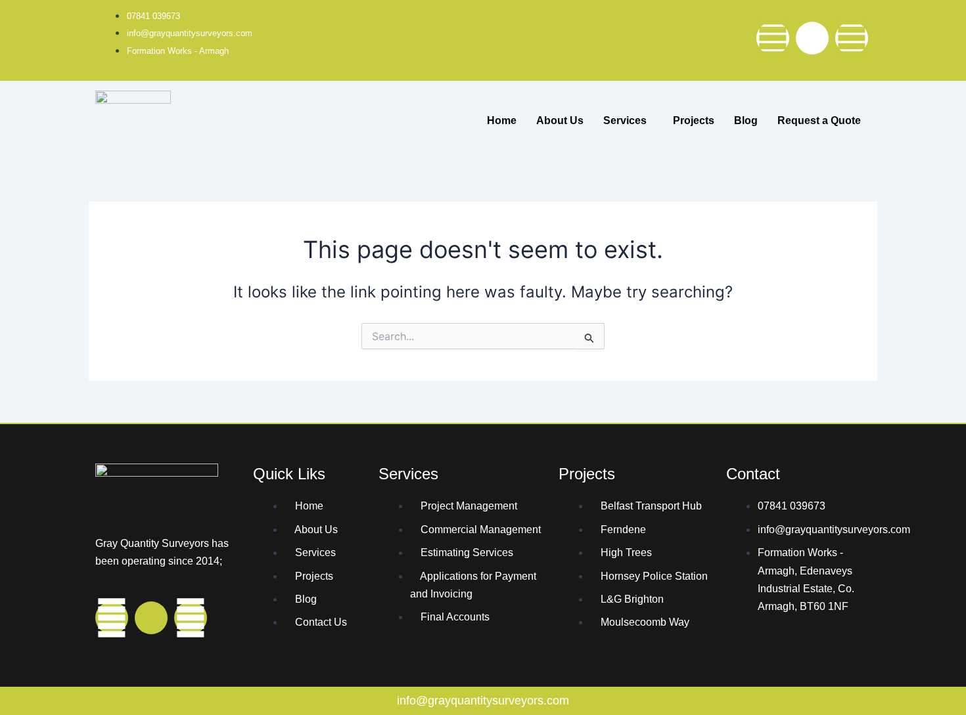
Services (625, 120)
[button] (628, 121)
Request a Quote (819, 120)
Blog (746, 120)
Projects (693, 120)
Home (502, 120)
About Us (560, 120)
